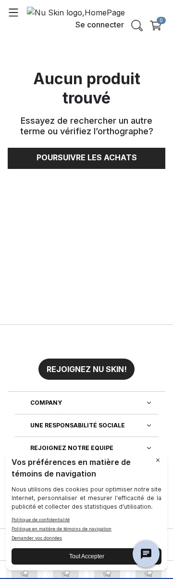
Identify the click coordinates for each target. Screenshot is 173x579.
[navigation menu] (13, 12)
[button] (86, 365)
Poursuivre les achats (87, 157)
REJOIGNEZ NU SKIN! (87, 369)
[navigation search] (137, 25)
